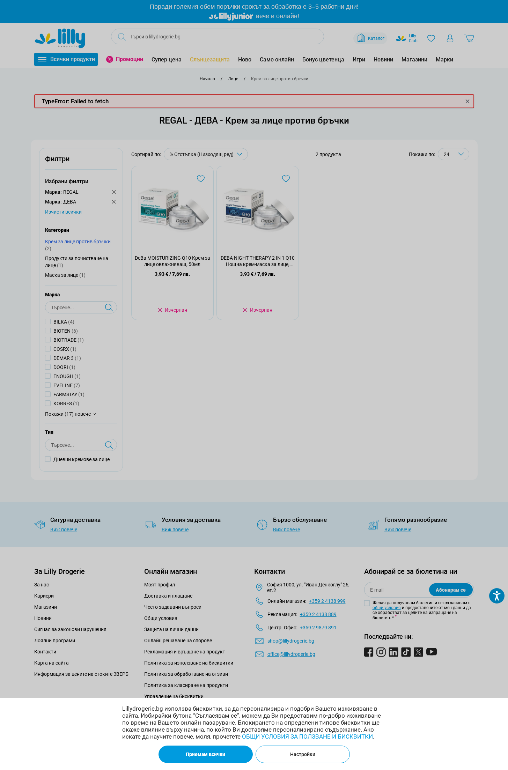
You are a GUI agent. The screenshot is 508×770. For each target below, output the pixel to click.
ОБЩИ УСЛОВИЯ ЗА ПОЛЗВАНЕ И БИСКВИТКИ (307, 736)
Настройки (302, 754)
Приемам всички (205, 754)
